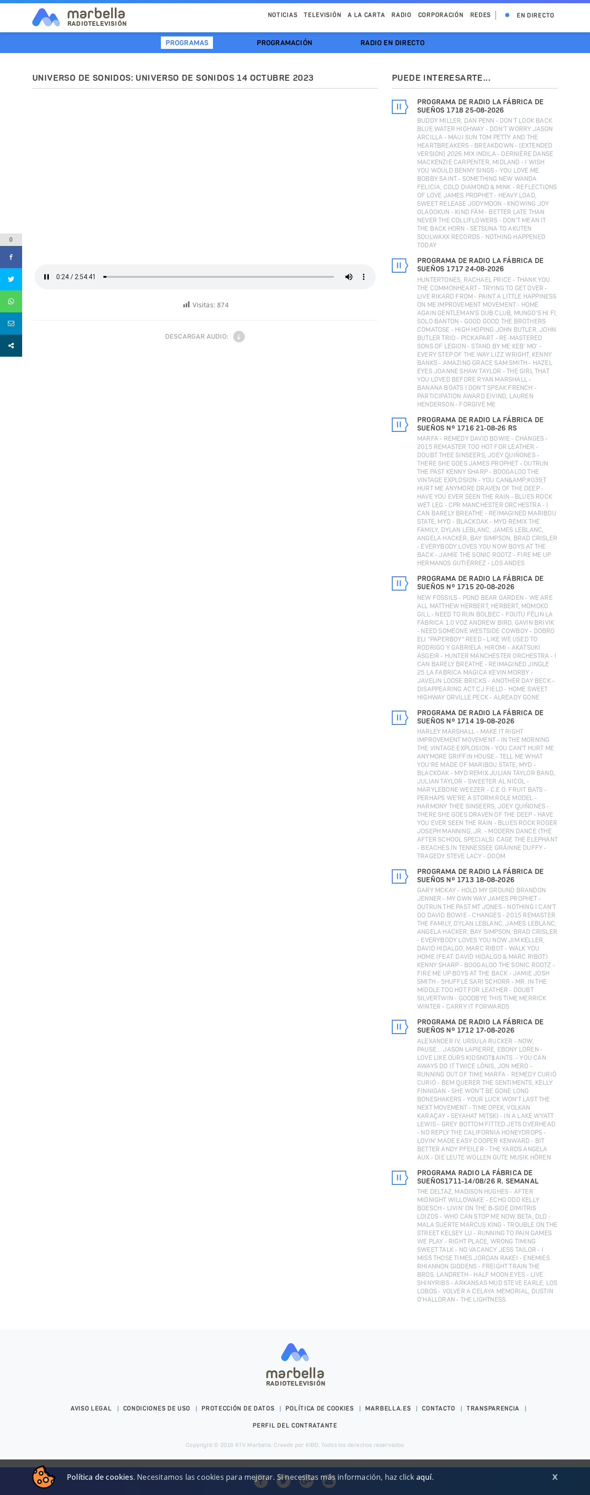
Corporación (441, 15)
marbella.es (388, 1408)
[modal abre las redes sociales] (11, 346)
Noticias (283, 15)
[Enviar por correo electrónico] (11, 323)
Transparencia (492, 1408)
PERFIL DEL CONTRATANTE (295, 1425)
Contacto (438, 1408)
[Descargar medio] (239, 336)
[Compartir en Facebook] (11, 257)
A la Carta (366, 15)
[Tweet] (11, 279)
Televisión (322, 15)
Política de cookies (319, 1408)
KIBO (312, 1444)
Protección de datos (237, 1408)
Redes (480, 15)
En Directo (536, 15)
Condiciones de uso (157, 1408)
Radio (401, 15)
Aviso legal (91, 1408)
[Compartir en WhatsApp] (11, 301)
